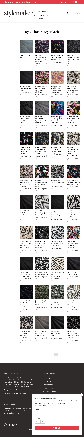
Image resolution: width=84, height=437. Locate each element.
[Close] (81, 394)
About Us (46, 378)
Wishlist (63, 2)
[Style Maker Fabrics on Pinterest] (17, 424)
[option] (42, 2)
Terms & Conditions (50, 391)
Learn (42, 18)
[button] (20, 62)
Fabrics (42, 8)
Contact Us (47, 381)
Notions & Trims (42, 15)
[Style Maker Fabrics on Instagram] (5, 424)
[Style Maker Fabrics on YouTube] (13, 424)
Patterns (42, 11)
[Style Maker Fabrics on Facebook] (9, 424)
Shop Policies (48, 385)
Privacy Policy (48, 388)
